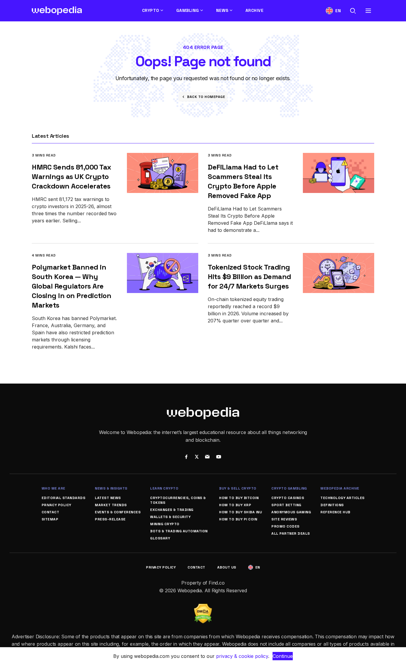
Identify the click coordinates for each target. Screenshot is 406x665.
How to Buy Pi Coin (238, 519)
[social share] (186, 457)
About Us (226, 567)
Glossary (160, 538)
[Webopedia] (57, 11)
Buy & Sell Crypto (237, 488)
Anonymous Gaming (291, 512)
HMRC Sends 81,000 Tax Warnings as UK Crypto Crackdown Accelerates (71, 176)
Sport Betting (286, 505)
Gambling (187, 10)
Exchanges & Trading (171, 509)
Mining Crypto (165, 524)
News (222, 10)
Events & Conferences (118, 512)
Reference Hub (335, 512)
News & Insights (111, 488)
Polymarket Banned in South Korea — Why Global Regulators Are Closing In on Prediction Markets (71, 286)
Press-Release (110, 519)
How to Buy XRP (235, 505)
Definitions (332, 505)
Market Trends (111, 505)
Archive (255, 10)
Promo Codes (285, 526)
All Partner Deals (290, 533)
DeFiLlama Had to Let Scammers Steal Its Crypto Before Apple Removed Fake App (243, 181)
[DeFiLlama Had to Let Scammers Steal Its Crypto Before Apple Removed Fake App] (338, 157)
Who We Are (53, 488)
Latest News (108, 497)
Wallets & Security (170, 516)
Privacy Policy (56, 505)
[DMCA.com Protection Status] (203, 607)
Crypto (150, 10)
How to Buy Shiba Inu (240, 512)
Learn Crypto (164, 488)
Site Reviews (284, 519)
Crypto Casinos (287, 497)
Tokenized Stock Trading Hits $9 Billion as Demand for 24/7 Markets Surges (249, 276)
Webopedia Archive (339, 488)
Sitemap (50, 519)
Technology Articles (342, 497)
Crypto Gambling (289, 488)
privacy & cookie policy (242, 656)
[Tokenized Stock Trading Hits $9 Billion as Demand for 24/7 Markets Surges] (338, 257)
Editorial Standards (64, 497)
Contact (50, 512)
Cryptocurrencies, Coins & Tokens (178, 500)
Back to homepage (206, 96)
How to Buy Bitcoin (239, 497)
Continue (283, 656)
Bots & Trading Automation (179, 531)
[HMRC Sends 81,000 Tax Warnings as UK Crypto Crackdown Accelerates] (162, 157)
